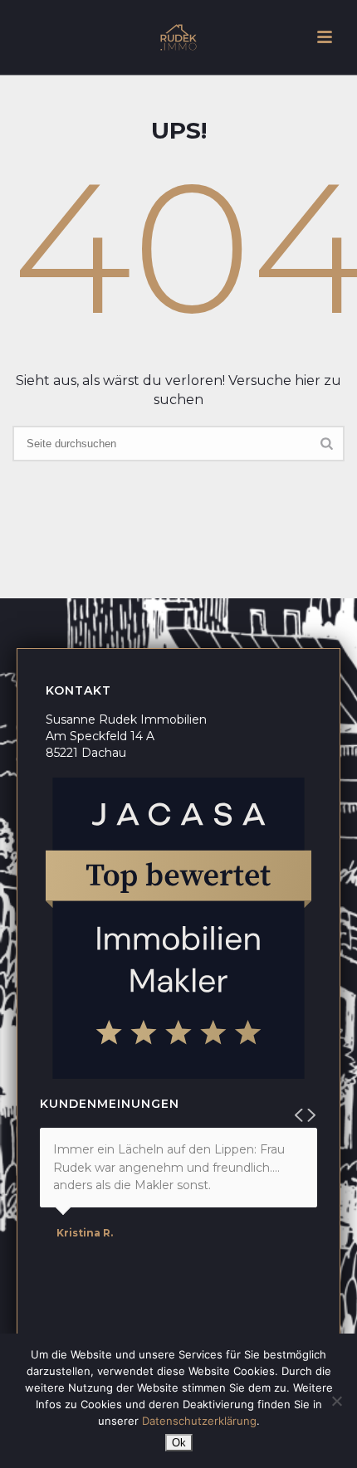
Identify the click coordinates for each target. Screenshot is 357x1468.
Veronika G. (88, 1286)
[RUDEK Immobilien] (178, 37)
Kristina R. (84, 1233)
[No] (336, 1400)
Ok (179, 1442)
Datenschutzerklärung (199, 1420)
